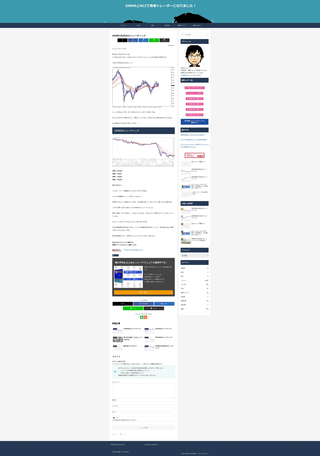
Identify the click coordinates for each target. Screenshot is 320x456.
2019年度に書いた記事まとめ (194, 114)
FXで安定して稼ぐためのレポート (195, 87)
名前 (114, 400)
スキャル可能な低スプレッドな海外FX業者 (193, 139)
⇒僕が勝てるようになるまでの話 (191, 75)
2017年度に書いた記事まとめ (194, 104)
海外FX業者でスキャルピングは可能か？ (193, 135)
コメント (115, 382)
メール (115, 406)
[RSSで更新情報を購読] (145, 317)
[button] (165, 40)
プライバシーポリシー (151, 444)
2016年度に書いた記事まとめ (194, 98)
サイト (114, 412)
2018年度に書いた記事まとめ (194, 109)
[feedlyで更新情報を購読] (141, 317)
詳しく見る (143, 292)
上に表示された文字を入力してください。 (125, 420)
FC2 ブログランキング (118, 444)
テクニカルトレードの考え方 (194, 93)
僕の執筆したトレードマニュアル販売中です (195, 121)
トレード (116, 255)
